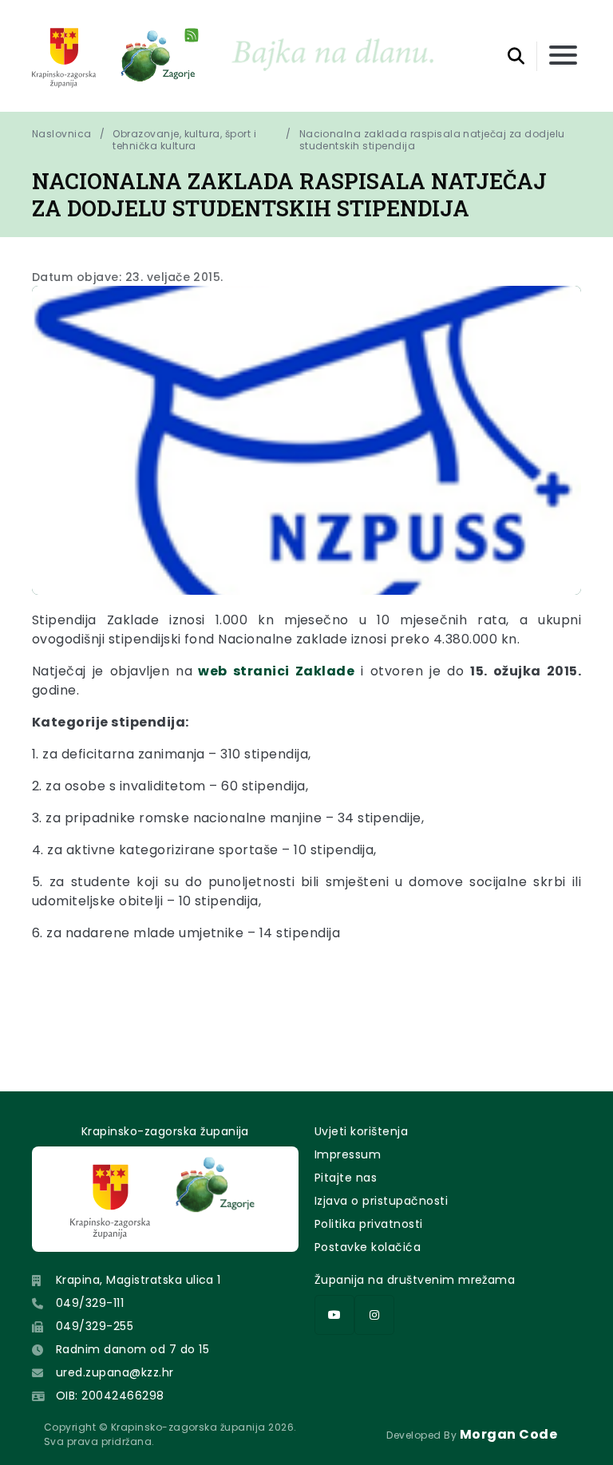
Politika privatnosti (368, 1224)
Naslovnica (62, 134)
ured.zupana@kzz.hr (115, 1372)
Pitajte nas (345, 1178)
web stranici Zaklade (273, 671)
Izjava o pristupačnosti (381, 1201)
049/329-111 (90, 1303)
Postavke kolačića (367, 1247)
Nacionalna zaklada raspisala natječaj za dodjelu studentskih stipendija (433, 140)
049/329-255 (94, 1326)
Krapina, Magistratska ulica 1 (138, 1280)
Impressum (347, 1154)
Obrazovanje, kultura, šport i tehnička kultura (184, 140)
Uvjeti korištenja (361, 1131)
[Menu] (563, 56)
